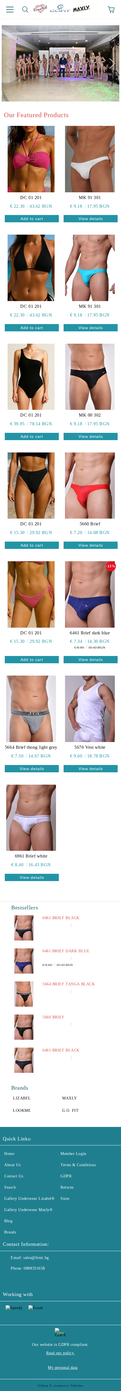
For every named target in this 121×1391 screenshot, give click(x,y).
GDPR (65, 1176)
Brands (10, 1232)
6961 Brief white (31, 856)
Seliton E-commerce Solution (60, 1386)
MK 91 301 (90, 197)
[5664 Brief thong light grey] (31, 709)
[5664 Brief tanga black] (24, 994)
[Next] (109, 63)
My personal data (63, 1367)
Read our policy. (60, 1353)
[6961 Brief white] (31, 818)
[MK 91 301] (90, 159)
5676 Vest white (89, 747)
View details (91, 218)
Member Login (73, 1154)
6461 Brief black (61, 1050)
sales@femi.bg (36, 1258)
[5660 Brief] (90, 485)
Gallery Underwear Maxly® (28, 1210)
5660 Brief (90, 523)
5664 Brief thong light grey (31, 747)
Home (9, 1154)
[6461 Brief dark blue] (90, 594)
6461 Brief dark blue (90, 632)
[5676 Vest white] (90, 709)
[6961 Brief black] (24, 928)
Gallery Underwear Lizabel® (29, 1198)
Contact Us (13, 1176)
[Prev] (11, 63)
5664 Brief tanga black (68, 984)
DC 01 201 (31, 197)
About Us (12, 1165)
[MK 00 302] (90, 377)
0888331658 (34, 1268)
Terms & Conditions (78, 1165)
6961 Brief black (61, 918)
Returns (67, 1187)
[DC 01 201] (31, 159)
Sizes (65, 1198)
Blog (8, 1221)
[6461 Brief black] (24, 1060)
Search (10, 1187)
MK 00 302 (90, 415)
